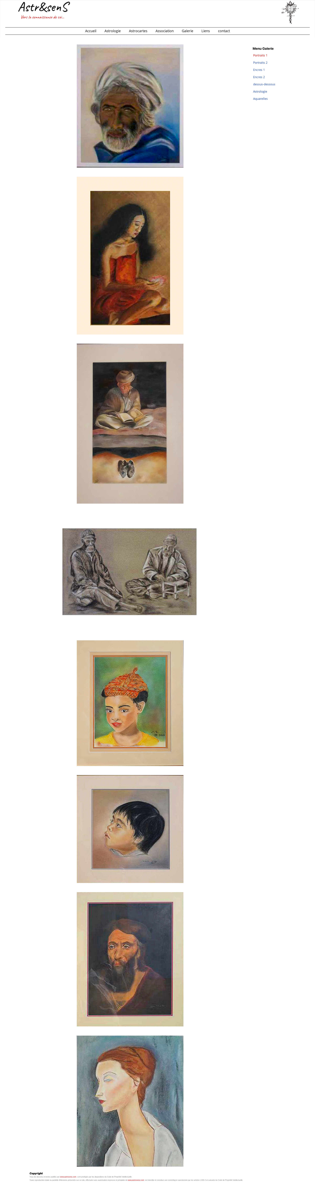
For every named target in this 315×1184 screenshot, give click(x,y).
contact (224, 31)
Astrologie (113, 31)
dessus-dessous (264, 84)
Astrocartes (138, 31)
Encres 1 (259, 70)
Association (165, 31)
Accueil (90, 31)
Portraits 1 (260, 55)
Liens (205, 31)
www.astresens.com (68, 1177)
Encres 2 (259, 77)
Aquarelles (260, 99)
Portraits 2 (260, 63)
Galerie (187, 31)
